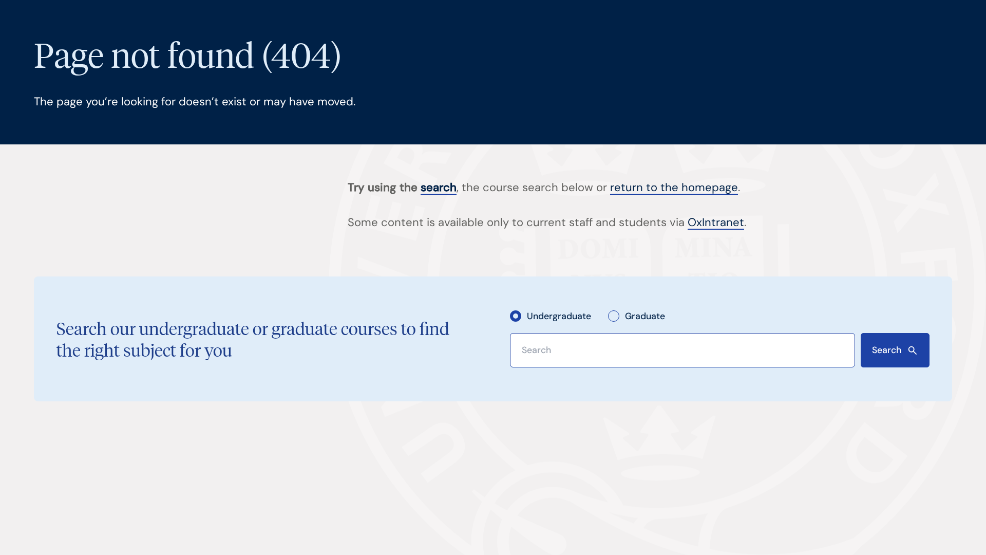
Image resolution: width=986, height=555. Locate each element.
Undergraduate (559, 315)
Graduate (645, 315)
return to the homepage (674, 187)
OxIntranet (716, 222)
